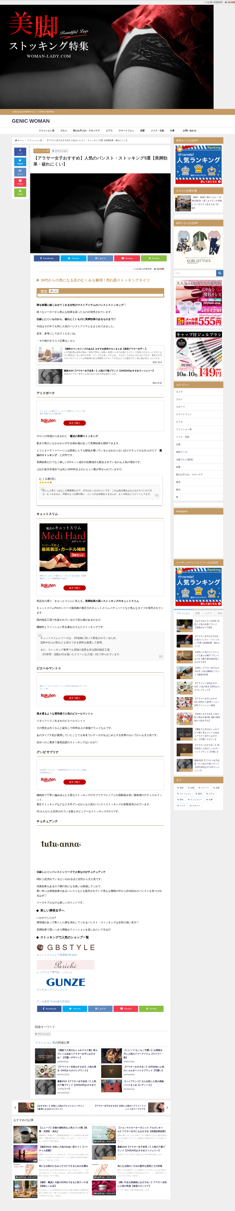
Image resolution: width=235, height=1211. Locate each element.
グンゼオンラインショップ (52, 989)
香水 (182, 800)
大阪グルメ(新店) (184, 459)
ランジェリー (196, 800)
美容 (182, 788)
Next (209, 56)
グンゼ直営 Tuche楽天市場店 (53, 1001)
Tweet (20, 164)
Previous (4, 56)
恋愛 (142, 130)
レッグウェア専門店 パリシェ (54, 972)
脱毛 (178, 482)
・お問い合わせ (188, 130)
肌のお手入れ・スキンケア (86, 130)
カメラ (179, 392)
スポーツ (180, 407)
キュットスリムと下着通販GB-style (57, 954)
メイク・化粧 (157, 130)
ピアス (109, 130)
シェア (20, 153)
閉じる (54, 291)
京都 (192, 788)
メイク (182, 806)
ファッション (61, 151)
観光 (178, 489)
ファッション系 (46, 130)
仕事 (172, 130)
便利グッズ (181, 452)
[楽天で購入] (63, 419)
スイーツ (205, 788)
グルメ (63, 130)
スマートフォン (126, 130)
